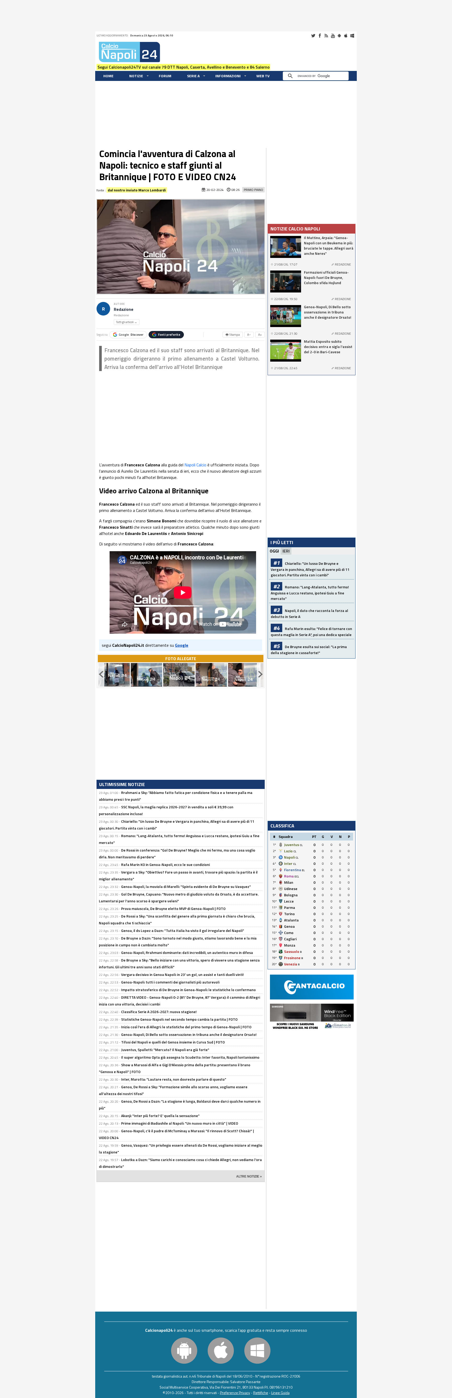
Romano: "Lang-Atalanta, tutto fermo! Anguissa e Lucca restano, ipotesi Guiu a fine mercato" (310, 592)
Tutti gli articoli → (126, 322)
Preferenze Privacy (235, 1392)
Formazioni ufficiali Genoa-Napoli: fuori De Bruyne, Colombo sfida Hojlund (326, 277)
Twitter (313, 35)
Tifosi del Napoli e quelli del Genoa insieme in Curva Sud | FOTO (173, 1042)
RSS (326, 35)
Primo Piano (253, 189)
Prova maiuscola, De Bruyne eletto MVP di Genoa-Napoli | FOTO (173, 908)
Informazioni (228, 76)
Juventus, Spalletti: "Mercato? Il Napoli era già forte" (165, 1049)
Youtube (332, 35)
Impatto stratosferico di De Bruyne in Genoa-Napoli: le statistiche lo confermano (188, 989)
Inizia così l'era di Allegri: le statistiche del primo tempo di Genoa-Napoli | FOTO (186, 1027)
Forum (165, 76)
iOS (345, 35)
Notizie (136, 76)
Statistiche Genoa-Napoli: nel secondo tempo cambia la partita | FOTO (179, 1019)
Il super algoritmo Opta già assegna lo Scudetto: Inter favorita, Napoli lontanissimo (190, 1057)
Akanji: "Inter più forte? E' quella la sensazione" (160, 1115)
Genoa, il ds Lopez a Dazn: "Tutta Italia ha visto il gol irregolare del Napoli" (182, 930)
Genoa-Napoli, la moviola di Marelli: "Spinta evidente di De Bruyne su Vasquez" (186, 886)
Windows (352, 35)
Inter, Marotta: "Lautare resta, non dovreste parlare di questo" (173, 1079)
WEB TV (262, 76)
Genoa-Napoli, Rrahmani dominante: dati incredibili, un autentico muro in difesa (187, 952)
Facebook (319, 35)
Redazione (123, 309)
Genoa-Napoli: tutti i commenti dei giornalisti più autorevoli (170, 982)
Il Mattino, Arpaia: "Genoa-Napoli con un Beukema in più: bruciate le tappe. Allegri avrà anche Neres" (328, 245)
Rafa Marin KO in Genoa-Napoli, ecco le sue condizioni (165, 864)
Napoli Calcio (195, 465)
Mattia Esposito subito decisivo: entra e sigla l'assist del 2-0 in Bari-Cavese (328, 347)
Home (108, 76)
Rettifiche (260, 1392)
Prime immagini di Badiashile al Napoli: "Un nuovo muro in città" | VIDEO (179, 1123)
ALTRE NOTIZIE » (249, 1176)
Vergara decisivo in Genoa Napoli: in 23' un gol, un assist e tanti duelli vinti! (182, 974)
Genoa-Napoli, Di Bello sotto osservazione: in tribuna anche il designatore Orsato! (189, 1034)
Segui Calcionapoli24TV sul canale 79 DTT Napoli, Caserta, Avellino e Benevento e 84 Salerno (184, 67)
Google (131, 334)
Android (339, 35)
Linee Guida (280, 1392)
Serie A (193, 76)
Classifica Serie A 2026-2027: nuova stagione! (159, 1011)
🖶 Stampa (232, 334)
